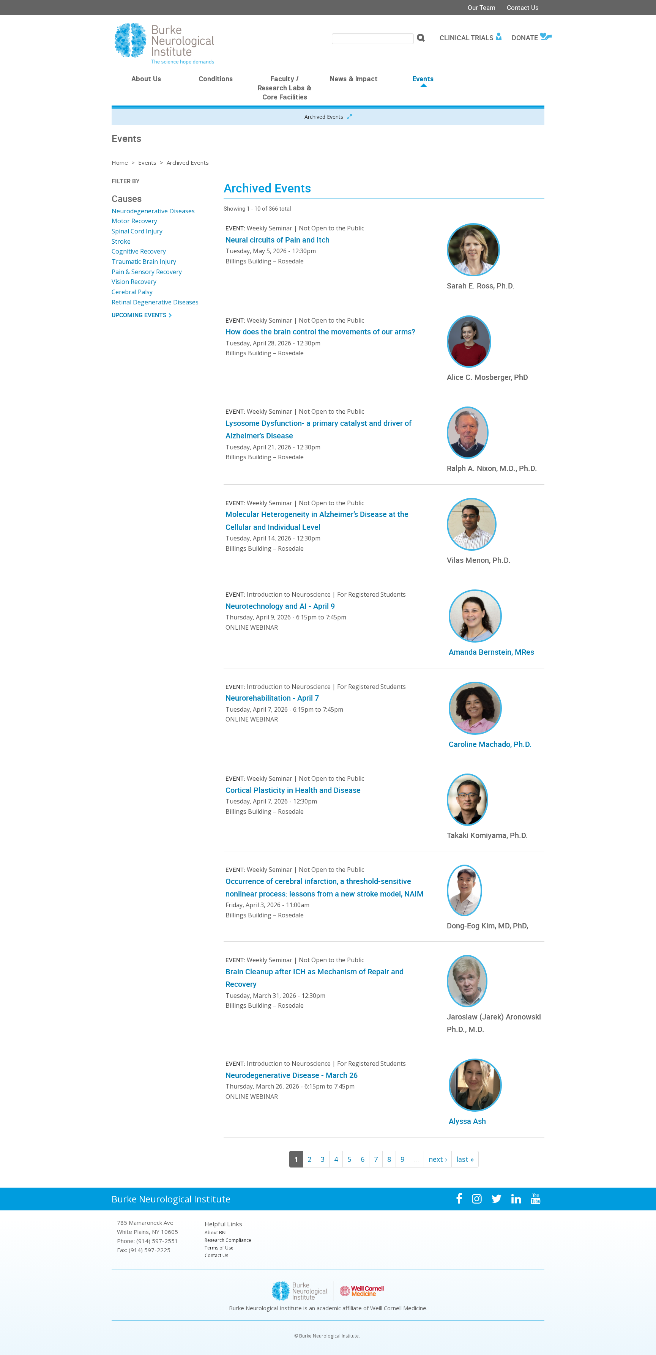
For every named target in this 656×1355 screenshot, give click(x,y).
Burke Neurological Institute (171, 1199)
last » (465, 1159)
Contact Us (523, 7)
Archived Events (323, 116)
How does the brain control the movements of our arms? (320, 331)
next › (438, 1159)
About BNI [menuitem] (216, 1232)
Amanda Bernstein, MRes (491, 652)
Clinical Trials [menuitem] (467, 37)
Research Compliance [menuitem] (228, 1240)
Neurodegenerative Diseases (153, 211)
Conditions (216, 80)
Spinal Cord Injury (137, 231)
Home (120, 162)
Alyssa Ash (467, 1121)
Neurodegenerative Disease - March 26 (292, 1075)
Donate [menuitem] (525, 37)
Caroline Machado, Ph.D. (490, 744)
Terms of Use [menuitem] (219, 1248)
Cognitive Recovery (139, 251)
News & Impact (354, 80)
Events (423, 80)
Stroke (121, 241)
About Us (146, 80)
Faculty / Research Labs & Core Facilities (284, 89)
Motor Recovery (134, 221)
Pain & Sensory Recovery (147, 272)
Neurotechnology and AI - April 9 (280, 606)
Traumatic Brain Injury (144, 261)
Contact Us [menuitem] (216, 1255)
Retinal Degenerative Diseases (155, 302)
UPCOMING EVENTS (139, 315)
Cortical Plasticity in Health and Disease (293, 790)
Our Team (481, 7)
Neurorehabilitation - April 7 (272, 698)
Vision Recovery (134, 281)
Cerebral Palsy (132, 292)
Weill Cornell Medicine (398, 1308)
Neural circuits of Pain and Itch (278, 240)
